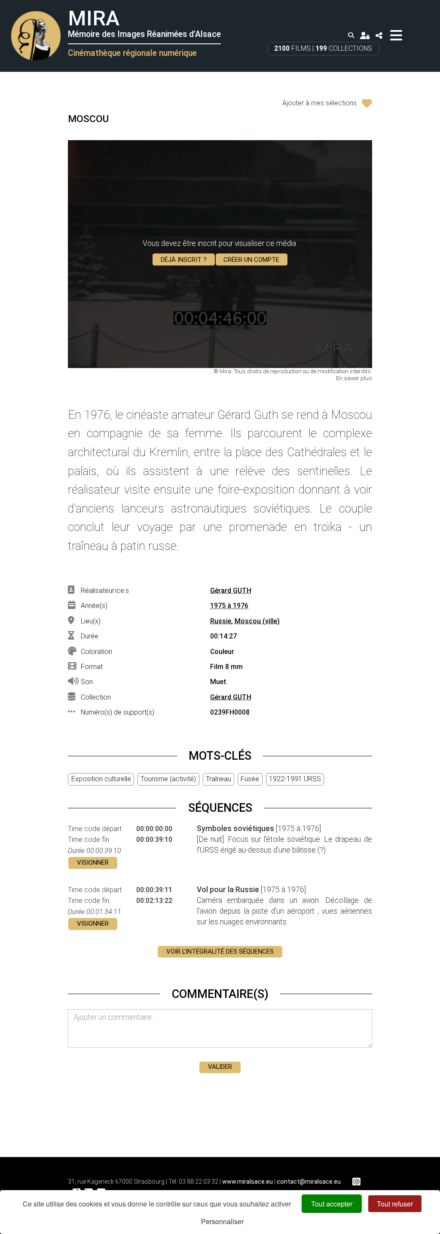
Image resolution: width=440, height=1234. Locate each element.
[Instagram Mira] (356, 1181)
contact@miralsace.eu (309, 1181)
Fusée (250, 779)
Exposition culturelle (101, 779)
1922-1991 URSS (295, 779)
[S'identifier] (365, 35)
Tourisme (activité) (168, 779)
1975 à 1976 (229, 606)
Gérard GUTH (230, 590)
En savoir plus (354, 378)
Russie (220, 621)
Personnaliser (222, 1221)
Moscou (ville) (257, 621)
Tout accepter (331, 1204)
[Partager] (379, 35)
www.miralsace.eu (247, 1181)
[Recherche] (351, 35)
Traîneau (218, 779)
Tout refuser (395, 1204)
